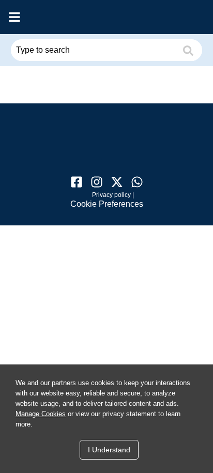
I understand (109, 450)
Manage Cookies (41, 414)
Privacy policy (111, 195)
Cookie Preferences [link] (106, 204)
